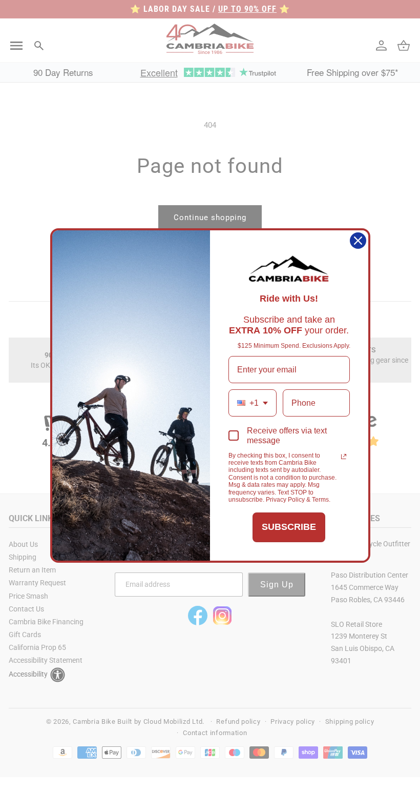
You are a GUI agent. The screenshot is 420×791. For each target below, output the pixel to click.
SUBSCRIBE (289, 527)
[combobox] (252, 403)
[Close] (358, 240)
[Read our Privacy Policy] (344, 456)
